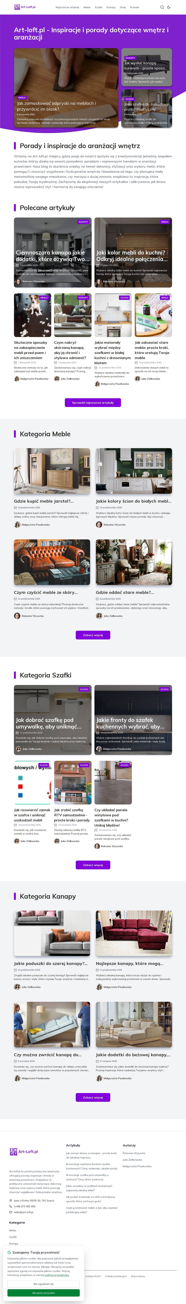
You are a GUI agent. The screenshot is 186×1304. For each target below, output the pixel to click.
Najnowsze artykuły (67, 7)
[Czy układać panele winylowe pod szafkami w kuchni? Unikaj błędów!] (113, 782)
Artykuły (73, 1145)
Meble (87, 7)
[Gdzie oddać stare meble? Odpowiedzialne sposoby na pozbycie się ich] (134, 562)
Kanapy (111, 7)
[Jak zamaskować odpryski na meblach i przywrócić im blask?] (66, 88)
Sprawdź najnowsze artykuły (93, 402)
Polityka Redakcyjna (116, 1276)
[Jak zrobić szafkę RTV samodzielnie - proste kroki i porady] (73, 782)
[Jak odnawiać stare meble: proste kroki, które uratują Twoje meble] (153, 315)
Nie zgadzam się (44, 1284)
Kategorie (17, 1222)
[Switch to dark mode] (168, 7)
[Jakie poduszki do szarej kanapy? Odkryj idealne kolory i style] (52, 933)
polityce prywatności (57, 1275)
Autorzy (129, 1145)
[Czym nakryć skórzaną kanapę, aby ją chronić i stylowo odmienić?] (73, 315)
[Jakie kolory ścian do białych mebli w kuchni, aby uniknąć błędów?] (134, 471)
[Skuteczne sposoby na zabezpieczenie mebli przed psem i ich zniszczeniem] (32, 315)
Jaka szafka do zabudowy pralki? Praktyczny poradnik (146, 109)
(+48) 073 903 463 (24, 1206)
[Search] (162, 7)
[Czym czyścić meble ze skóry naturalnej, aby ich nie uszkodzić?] (52, 562)
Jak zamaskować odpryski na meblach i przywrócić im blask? (56, 106)
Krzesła (134, 7)
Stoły (123, 7)
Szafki (98, 7)
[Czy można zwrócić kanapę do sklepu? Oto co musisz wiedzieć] (52, 1024)
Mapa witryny (138, 1276)
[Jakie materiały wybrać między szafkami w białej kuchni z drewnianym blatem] (113, 315)
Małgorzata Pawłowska (36, 524)
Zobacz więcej (93, 635)
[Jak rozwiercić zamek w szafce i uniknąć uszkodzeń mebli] (32, 782)
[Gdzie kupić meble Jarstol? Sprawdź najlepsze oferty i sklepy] (52, 471)
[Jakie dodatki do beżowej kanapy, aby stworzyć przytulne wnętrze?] (134, 1024)
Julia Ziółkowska (113, 616)
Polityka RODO (93, 1276)
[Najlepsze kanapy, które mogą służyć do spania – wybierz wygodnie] (134, 933)
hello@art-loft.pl (23, 1212)
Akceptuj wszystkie (43, 1293)
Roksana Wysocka (34, 281)
